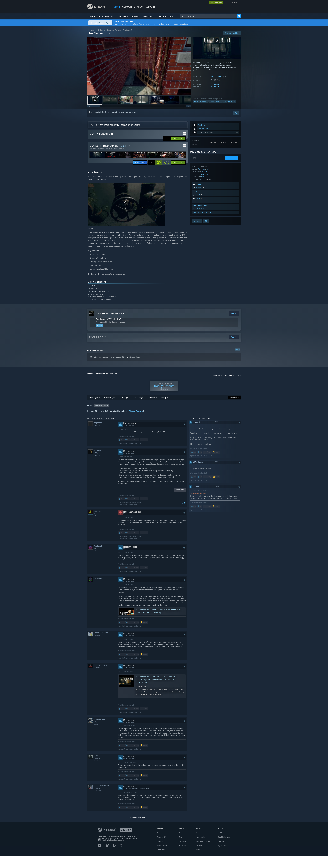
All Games (90, 30)
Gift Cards (161, 850)
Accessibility (201, 837)
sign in (227, 2)
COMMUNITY (128, 7)
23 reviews (97, 760)
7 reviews (97, 635)
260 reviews (97, 724)
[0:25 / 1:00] (139, 66)
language (235, 2)
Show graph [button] (233, 398)
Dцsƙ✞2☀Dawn (100, 719)
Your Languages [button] (100, 405)
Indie (207, 169)
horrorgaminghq (100, 665)
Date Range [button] (138, 397)
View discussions (199, 209)
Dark (224, 101)
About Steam (162, 833)
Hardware (182, 841)
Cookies (199, 846)
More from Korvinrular (109, 313)
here (128, 357)
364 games (97, 514)
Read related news (200, 205)
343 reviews (97, 790)
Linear (230, 101)
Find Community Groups (202, 212)
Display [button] (163, 397)
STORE (117, 7)
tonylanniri (98, 423)
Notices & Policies (203, 841)
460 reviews (97, 455)
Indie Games (100, 30)
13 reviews (97, 581)
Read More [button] (180, 490)
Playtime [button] (151, 397)
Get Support (222, 841)
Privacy (199, 833)
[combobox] (208, 16)
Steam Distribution (164, 846)
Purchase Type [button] (109, 397)
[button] (91, 16)
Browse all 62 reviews (137, 817)
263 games (97, 549)
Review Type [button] (93, 397)
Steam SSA (161, 837)
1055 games (97, 453)
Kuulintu (97, 511)
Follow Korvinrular (108, 319)
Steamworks (161, 841)
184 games (97, 758)
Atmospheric (204, 101)
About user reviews (220, 375)
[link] (159, 162)
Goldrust (97, 450)
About (140, 7)
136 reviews (97, 551)
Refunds (199, 850)
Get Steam (222, 833)
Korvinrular (215, 84)
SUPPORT (150, 7)
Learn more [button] (231, 158)
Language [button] (124, 397)
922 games (97, 722)
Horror (196, 101)
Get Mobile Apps (224, 837)
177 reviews (97, 516)
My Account (222, 846)
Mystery (218, 101)
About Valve (183, 833)
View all (237, 349)
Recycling (182, 846)
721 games (97, 788)
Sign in (91, 112)
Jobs (181, 837)
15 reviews (97, 667)
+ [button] (234, 101)
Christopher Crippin (102, 633)
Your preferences (235, 375)
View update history (200, 202)
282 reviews (97, 425)
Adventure (201, 169)
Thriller (212, 101)
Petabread (98, 546)
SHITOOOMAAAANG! (102, 786)
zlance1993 (98, 578)
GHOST (97, 756)
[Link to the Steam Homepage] (96, 9)
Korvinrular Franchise (114, 30)
